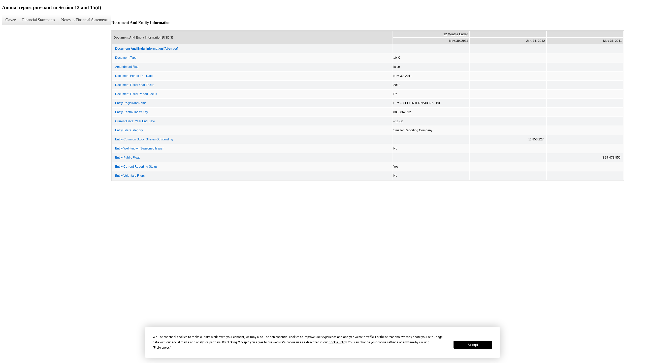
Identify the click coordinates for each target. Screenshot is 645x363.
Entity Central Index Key (131, 112)
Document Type (126, 57)
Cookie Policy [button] (337, 342)
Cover (10, 20)
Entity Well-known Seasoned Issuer (139, 148)
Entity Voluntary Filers (130, 175)
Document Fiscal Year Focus (134, 84)
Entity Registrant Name (131, 103)
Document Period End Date (134, 75)
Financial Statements (38, 20)
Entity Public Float (127, 157)
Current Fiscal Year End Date (135, 121)
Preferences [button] (162, 347)
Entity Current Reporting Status (136, 166)
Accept (473, 345)
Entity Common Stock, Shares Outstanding (144, 139)
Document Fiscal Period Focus (136, 94)
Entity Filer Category (129, 130)
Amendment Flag (127, 66)
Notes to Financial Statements (84, 20)
